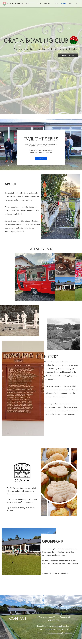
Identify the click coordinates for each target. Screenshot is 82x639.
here (62, 555)
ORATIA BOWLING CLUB (18, 3)
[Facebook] (77, 4)
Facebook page (10, 231)
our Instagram (20, 499)
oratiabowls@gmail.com (61, 626)
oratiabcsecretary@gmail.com (60, 633)
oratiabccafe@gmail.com (58, 629)
